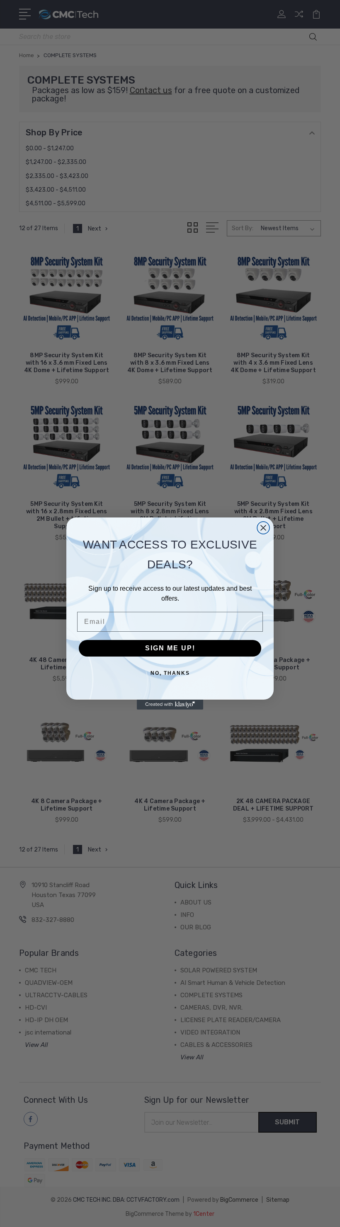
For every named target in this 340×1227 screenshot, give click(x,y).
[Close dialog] (263, 528)
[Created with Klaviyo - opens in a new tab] (170, 705)
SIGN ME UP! (170, 648)
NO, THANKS (170, 673)
